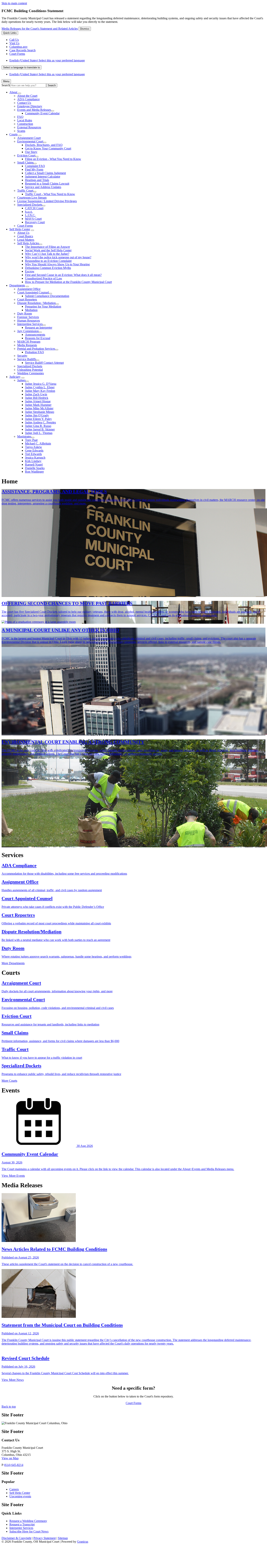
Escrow (29, 271)
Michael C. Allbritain (38, 443)
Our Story (31, 152)
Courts (13, 134)
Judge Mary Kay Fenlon (40, 390)
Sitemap (63, 1538)
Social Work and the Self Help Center (48, 250)
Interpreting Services (30, 324)
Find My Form (34, 169)
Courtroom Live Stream (32, 197)
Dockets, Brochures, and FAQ (44, 145)
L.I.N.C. (30, 215)
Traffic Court (25, 190)
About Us (23, 232)
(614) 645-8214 (13, 1465)
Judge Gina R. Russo (38, 426)
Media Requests (27, 345)
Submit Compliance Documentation (47, 296)
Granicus (82, 1541)
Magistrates (24, 436)
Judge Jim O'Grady (37, 415)
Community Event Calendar (42, 113)
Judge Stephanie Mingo (39, 412)
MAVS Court (33, 218)
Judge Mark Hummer (38, 404)
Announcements (35, 334)
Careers (14, 1489)
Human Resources (28, 320)
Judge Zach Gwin (36, 394)
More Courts (9, 1080)
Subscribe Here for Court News (28, 1531)
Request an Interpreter (38, 327)
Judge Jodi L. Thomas (38, 433)
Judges (21, 380)
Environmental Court (30, 141)
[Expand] (19, 93)
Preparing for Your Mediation (43, 306)
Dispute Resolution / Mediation (36, 303)
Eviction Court (26, 155)
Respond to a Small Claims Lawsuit (47, 183)
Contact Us (24, 102)
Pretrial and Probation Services (36, 348)
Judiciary (15, 376)
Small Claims (25, 162)
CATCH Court (34, 208)
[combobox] (21, 67)
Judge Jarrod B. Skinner (40, 429)
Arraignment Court (29, 138)
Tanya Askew (33, 447)
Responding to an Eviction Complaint (48, 260)
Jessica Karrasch (35, 457)
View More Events (13, 1175)
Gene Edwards (34, 450)
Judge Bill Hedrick (36, 397)
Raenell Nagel (34, 464)
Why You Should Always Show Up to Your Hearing (57, 264)
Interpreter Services (21, 1528)
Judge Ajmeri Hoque (38, 401)
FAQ (20, 116)
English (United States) (47, 60)
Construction (25, 123)
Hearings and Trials (37, 180)
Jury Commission (28, 331)
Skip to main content (14, 3)
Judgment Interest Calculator (42, 176)
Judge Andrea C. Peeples (40, 422)
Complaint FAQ (35, 166)
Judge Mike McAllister (39, 408)
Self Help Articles (28, 243)
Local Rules (24, 120)
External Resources (29, 127)
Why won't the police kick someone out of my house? (58, 257)
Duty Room (24, 313)
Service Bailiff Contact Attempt (44, 362)
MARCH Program (28, 341)
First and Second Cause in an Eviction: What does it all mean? (63, 275)
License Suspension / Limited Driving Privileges (47, 201)
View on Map (10, 1458)
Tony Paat (31, 440)
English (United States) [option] (47, 74)
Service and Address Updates (43, 187)
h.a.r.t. (29, 211)
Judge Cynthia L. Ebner (40, 387)
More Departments (13, 963)
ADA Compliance (28, 99)
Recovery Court (35, 222)
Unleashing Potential (30, 369)
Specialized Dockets (29, 204)
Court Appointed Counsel (33, 292)
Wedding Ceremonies (30, 373)
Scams (21, 131)
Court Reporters (27, 299)
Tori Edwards (33, 454)
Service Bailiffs (26, 359)
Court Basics (25, 236)
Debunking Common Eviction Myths (48, 268)
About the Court (27, 95)
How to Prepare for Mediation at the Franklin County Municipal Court (68, 282)
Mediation (31, 310)
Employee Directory (29, 106)
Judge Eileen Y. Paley (38, 419)
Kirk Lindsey (33, 461)
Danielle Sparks (35, 468)
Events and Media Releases (34, 109)
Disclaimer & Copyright (16, 1538)
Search (6, 85)
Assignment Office (28, 289)
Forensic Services (28, 317)
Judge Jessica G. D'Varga (40, 383)
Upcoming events (20, 1496)
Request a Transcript (22, 1524)
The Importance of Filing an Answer (47, 246)
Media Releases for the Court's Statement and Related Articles (40, 28)
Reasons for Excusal (37, 338)
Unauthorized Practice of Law (43, 278)
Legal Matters (25, 239)
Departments (17, 285)
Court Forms (25, 225)
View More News (13, 1379)
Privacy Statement (44, 1538)
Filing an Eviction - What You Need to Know (53, 159)
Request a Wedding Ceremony (28, 1521)
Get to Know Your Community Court (48, 148)
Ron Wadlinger (34, 471)
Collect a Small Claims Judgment (45, 173)
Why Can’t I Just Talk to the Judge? (47, 253)
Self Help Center (19, 229)
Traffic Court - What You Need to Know (50, 194)
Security (22, 355)
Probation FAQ (34, 352)
